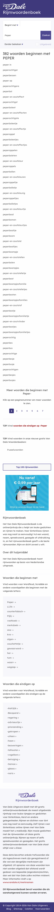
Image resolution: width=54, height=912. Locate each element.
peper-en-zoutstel (12, 241)
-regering (12, 717)
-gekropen (12, 731)
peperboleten (10, 155)
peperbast (8, 278)
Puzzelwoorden (15, 449)
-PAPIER (11, 708)
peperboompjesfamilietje (16, 316)
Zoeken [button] (46, 35)
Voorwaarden (42, 908)
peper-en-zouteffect (13, 96)
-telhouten (12, 750)
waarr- (10, 662)
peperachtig (9, 337)
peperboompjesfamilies (15, 300)
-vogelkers (12, 754)
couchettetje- (14, 643)
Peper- (10, 602)
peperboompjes (11, 268)
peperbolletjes (10, 203)
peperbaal (8, 214)
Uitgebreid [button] (45, 44)
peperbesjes (9, 375)
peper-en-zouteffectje (14, 129)
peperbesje (8, 358)
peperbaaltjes (10, 246)
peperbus (8, 348)
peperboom (9, 235)
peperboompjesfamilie (14, 284)
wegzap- (11, 667)
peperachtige (10, 353)
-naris (10, 773)
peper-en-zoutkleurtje (14, 209)
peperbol (7, 91)
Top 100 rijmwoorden (27, 467)
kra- (9, 634)
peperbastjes (9, 326)
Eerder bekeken (13, 44)
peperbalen (9, 262)
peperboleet (9, 107)
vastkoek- (12, 620)
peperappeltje (10, 182)
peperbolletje (10, 187)
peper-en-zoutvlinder (14, 321)
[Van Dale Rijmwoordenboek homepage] (16, 7)
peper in (7, 64)
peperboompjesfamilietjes (16, 332)
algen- (10, 639)
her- (9, 653)
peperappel (9, 134)
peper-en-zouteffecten (15, 112)
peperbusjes (9, 380)
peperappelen (10, 150)
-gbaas (11, 768)
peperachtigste (11, 118)
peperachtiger (10, 70)
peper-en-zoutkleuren (14, 177)
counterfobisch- (15, 611)
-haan (10, 740)
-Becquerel (13, 713)
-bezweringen (14, 745)
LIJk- (10, 606)
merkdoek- (13, 625)
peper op (7, 80)
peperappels (9, 166)
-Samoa (11, 764)
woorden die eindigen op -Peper (30, 425)
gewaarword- (14, 648)
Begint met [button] (10, 25)
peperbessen (9, 75)
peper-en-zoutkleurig (14, 193)
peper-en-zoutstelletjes (15, 289)
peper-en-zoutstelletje (14, 273)
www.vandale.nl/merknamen (18, 882)
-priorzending (14, 727)
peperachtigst (10, 102)
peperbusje (8, 364)
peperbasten (9, 294)
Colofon (29, 908)
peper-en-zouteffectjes (15, 144)
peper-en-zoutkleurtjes (15, 225)
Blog (8, 908)
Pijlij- (9, 616)
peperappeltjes (11, 198)
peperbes (8, 342)
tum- (9, 657)
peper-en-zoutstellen (14, 257)
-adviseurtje (13, 722)
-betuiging (12, 759)
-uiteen (11, 736)
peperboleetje (10, 123)
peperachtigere (11, 86)
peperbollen (9, 171)
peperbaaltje (9, 230)
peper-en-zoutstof (12, 305)
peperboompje (10, 251)
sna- (9, 630)
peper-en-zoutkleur (13, 161)
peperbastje (9, 310)
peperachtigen (10, 369)
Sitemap (18, 908)
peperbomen (9, 219)
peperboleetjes (10, 139)
